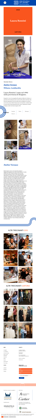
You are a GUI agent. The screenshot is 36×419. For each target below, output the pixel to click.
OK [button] (2, 416)
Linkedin (5, 371)
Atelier (5, 358)
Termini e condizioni (22, 358)
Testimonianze (6, 361)
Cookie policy (21, 359)
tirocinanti (5, 355)
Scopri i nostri (6, 354)
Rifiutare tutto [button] (6, 416)
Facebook (5, 369)
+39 (22, 355)
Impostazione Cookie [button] (12, 416)
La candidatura (6, 351)
